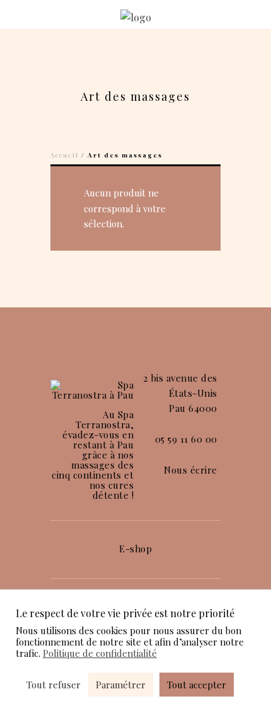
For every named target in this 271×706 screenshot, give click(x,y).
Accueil (64, 155)
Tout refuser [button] (53, 684)
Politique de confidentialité (100, 653)
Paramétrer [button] (121, 684)
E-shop (135, 548)
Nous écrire (190, 470)
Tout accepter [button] (196, 684)
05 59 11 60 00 (186, 439)
